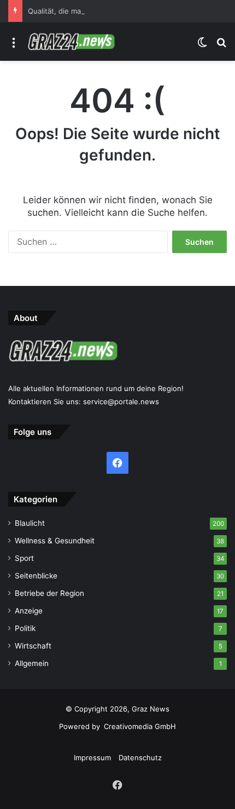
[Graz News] (71, 41)
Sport (24, 558)
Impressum (92, 757)
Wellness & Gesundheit (55, 540)
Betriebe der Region (49, 593)
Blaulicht (30, 523)
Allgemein (32, 663)
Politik (25, 628)
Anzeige (29, 610)
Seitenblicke (36, 575)
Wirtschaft (33, 645)
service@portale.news (121, 401)
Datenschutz (140, 757)
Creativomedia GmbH (140, 726)
